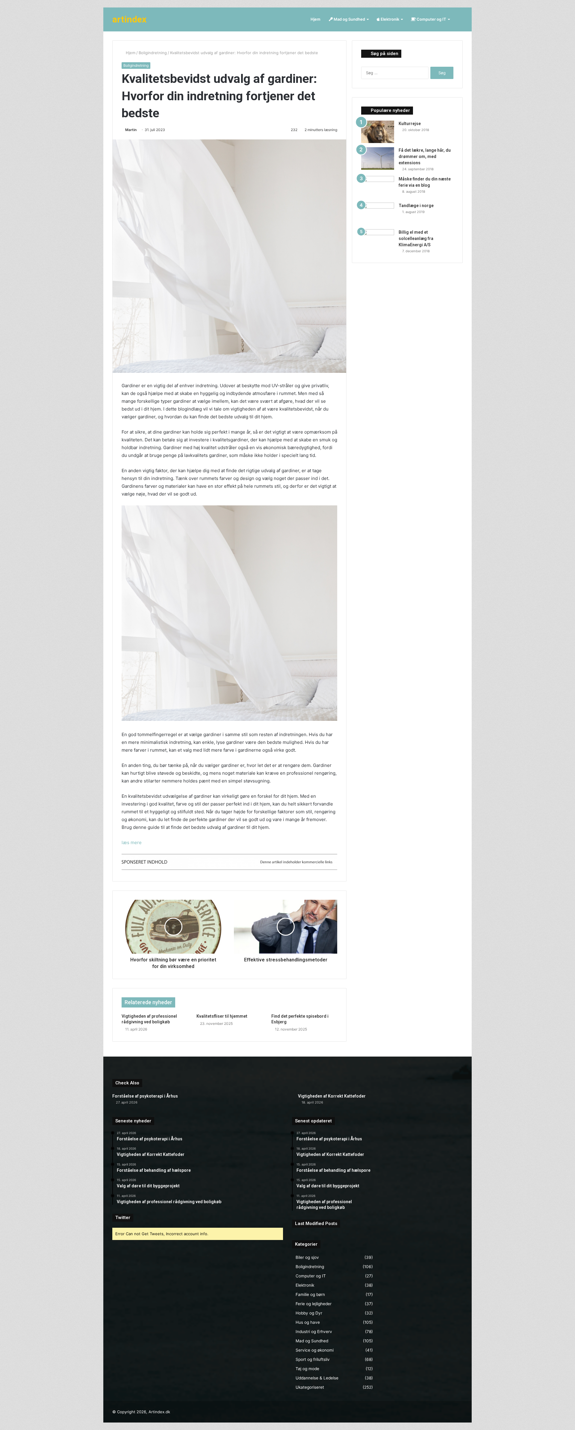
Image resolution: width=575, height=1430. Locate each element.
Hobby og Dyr (309, 1313)
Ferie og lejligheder (314, 1303)
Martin (131, 129)
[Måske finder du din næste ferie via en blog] (377, 187)
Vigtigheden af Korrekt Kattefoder (332, 1096)
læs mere (132, 842)
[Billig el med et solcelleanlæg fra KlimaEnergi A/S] (377, 240)
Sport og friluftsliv (313, 1359)
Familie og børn (310, 1294)
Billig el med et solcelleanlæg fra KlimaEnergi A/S (416, 238)
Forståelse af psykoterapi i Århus (145, 1096)
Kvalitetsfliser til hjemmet (221, 1016)
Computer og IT (431, 19)
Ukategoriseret (310, 1387)
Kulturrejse (410, 123)
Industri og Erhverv (314, 1331)
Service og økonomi (315, 1350)
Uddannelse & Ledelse (317, 1378)
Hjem (315, 19)
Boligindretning (153, 52)
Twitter (122, 1217)
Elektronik (389, 19)
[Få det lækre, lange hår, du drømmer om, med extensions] (377, 158)
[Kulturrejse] (377, 132)
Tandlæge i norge (416, 205)
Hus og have (308, 1322)
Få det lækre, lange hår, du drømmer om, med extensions (425, 156)
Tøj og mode (307, 1368)
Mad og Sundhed (349, 19)
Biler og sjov (307, 1257)
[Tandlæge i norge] (377, 214)
